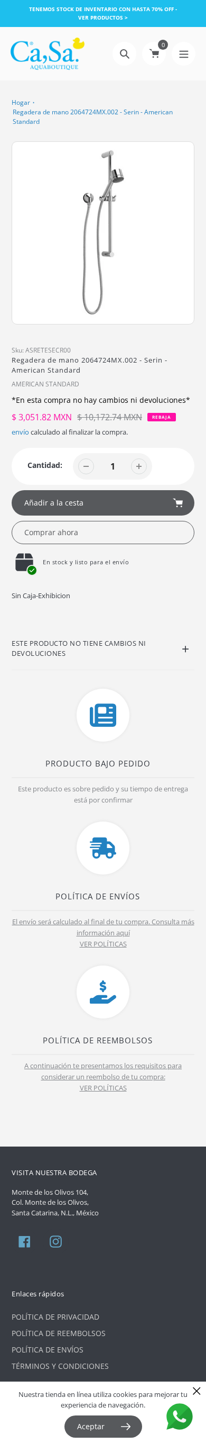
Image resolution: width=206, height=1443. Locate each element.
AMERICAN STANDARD (45, 384)
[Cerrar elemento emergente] (196, 1390)
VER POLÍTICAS (103, 944)
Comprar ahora (51, 532)
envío (21, 432)
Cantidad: (44, 465)
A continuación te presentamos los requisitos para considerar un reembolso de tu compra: (103, 1071)
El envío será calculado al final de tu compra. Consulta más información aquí (103, 927)
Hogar (21, 102)
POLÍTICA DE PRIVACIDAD (55, 1317)
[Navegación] (183, 54)
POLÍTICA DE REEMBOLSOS (59, 1333)
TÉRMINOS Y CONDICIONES (60, 1366)
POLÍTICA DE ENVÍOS (47, 1350)
